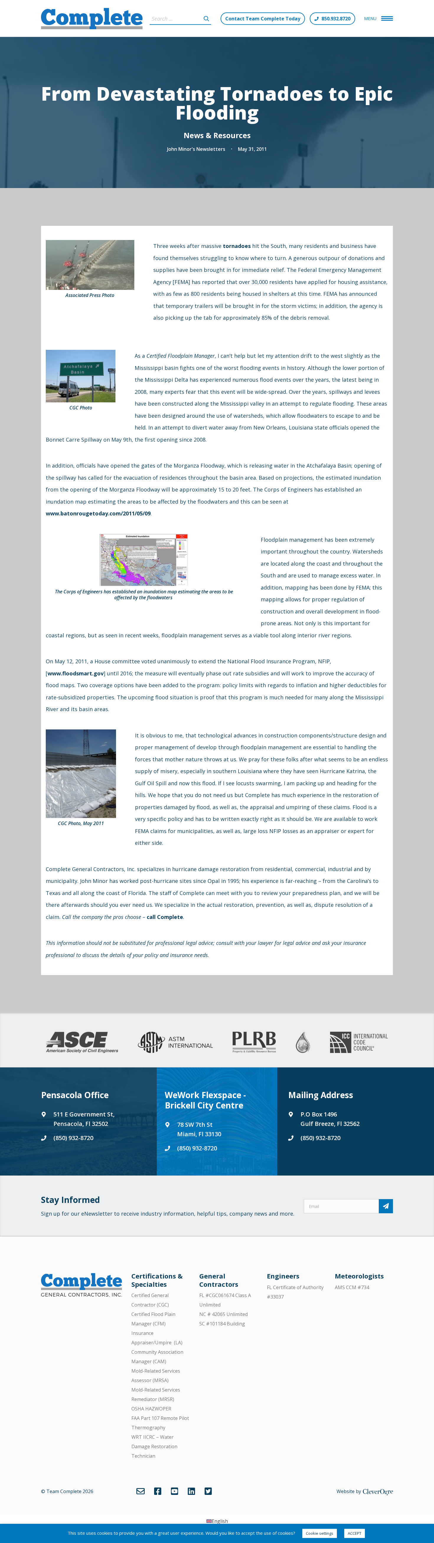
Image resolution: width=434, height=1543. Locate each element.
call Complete (165, 916)
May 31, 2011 (252, 149)
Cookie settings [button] (319, 1533)
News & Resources (217, 135)
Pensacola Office (75, 1094)
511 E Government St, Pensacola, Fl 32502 (84, 1119)
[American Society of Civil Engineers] (82, 1042)
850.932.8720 (336, 18)
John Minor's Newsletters (196, 149)
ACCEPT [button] (354, 1533)
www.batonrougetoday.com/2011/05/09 (98, 513)
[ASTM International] (175, 1042)
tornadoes (237, 245)
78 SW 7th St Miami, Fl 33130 (199, 1129)
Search (206, 18)
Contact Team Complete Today (262, 18)
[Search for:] (180, 18)
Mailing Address (320, 1094)
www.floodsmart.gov (76, 673)
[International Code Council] (359, 1042)
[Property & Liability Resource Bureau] (254, 1042)
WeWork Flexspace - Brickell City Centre (205, 1100)
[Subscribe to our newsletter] (386, 1206)
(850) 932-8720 (73, 1138)
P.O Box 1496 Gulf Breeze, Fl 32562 (330, 1119)
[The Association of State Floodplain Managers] (303, 1042)
